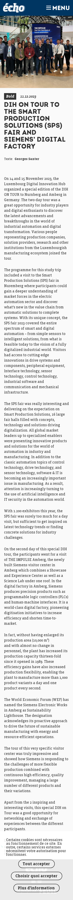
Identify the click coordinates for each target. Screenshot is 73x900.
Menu (61, 9)
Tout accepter (36, 864)
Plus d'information (36, 888)
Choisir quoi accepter (36, 876)
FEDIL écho (14, 8)
